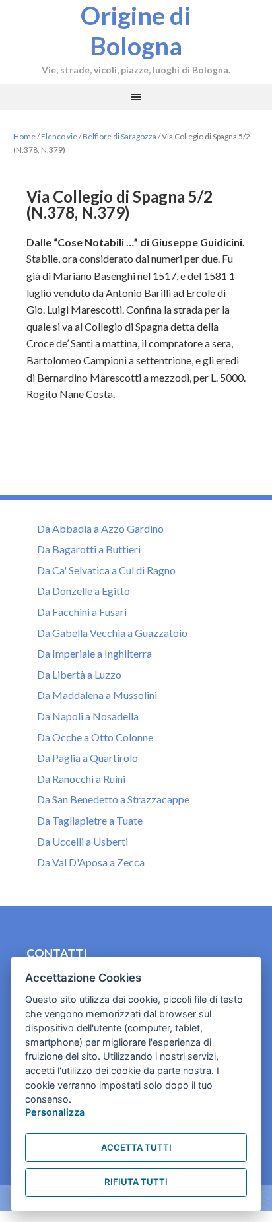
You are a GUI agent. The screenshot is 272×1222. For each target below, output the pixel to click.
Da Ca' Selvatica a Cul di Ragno (106, 570)
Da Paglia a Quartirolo (87, 757)
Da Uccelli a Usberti (82, 841)
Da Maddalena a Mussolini (97, 695)
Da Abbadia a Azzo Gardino (100, 528)
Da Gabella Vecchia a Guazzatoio (112, 633)
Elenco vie (59, 136)
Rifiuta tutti (136, 1181)
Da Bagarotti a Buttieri (89, 549)
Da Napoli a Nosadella (88, 716)
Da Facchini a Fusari (82, 611)
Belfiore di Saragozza (119, 136)
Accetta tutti (136, 1147)
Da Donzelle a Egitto (83, 590)
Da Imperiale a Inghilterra (94, 653)
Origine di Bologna (136, 30)
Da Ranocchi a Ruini (81, 778)
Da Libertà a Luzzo (79, 674)
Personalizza (55, 1112)
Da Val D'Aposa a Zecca (91, 862)
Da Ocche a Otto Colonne (95, 737)
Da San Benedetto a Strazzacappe (113, 799)
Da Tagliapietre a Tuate (90, 820)
